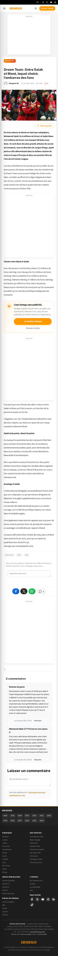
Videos (4, 869)
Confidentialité (41, 934)
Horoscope (33, 856)
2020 (49, 815)
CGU (31, 890)
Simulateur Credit (36, 859)
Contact (32, 884)
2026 (5, 815)
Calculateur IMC (35, 853)
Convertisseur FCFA (36, 836)
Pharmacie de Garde (37, 849)
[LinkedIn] (53, 899)
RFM (3, 905)
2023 (27, 815)
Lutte (4, 862)
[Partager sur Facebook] (15, 591)
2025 (12, 815)
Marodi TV (5, 884)
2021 (42, 815)
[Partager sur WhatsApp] (31, 591)
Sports (4, 856)
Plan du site (15, 934)
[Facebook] (43, 2)
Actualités (9, 61)
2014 (42, 820)
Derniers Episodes (8, 880)
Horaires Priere (35, 846)
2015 (34, 820)
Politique (5, 836)
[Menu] (4, 8)
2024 (20, 815)
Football (5, 859)
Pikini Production (8, 893)
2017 (20, 820)
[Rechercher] (35, 8)
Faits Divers (6, 865)
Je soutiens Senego (33, 321)
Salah (27, 555)
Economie (5, 846)
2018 (12, 820)
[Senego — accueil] (16, 8)
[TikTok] (55, 2)
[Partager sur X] (23, 591)
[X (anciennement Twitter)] (47, 2)
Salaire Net (33, 843)
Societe (4, 840)
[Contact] (37, 2)
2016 (27, 820)
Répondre (38, 720)
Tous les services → (36, 862)
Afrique (4, 872)
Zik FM (4, 908)
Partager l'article (33, 328)
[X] (37, 899)
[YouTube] (51, 2)
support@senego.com (37, 932)
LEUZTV (5, 890)
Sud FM (4, 911)
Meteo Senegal (35, 840)
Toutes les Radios (8, 902)
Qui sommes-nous (36, 880)
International (6, 849)
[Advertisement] (29, 35)
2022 (34, 815)
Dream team (9, 555)
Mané (19, 555)
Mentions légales (26, 934)
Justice (4, 843)
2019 (5, 820)
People (4, 853)
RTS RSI (5, 915)
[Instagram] (48, 899)
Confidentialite (35, 887)
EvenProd (5, 887)
